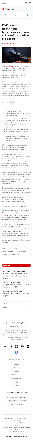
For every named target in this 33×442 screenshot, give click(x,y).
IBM (9, 248)
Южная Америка (15, 254)
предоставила (9, 66)
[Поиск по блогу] (28, 15)
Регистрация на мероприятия (16, 401)
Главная (16, 364)
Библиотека (16, 375)
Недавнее (6, 265)
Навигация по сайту (16, 359)
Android (16, 248)
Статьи (16, 371)
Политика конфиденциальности (16, 436)
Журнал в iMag (16, 378)
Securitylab (5, 215)
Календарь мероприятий (16, 397)
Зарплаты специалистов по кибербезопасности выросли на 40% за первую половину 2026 (16, 284)
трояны (4, 254)
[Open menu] (30, 3)
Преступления (21, 251)
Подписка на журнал (16, 404)
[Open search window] (26, 3)
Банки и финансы (7, 251)
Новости (16, 368)
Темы (5, 303)
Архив (5, 307)
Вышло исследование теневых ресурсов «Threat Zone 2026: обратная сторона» (16, 293)
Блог (16, 385)
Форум (16, 382)
